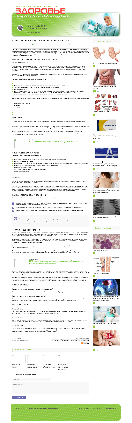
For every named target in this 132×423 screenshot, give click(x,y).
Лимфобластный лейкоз (101, 250)
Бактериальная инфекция (16, 366)
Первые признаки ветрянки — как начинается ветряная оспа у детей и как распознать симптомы (106, 190)
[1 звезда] (13, 340)
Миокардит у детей (99, 347)
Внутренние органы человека (103, 112)
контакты (112, 408)
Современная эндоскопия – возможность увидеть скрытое (53, 142)
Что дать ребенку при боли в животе (105, 63)
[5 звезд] (19, 340)
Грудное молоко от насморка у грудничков (49, 366)
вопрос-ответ (91, 408)
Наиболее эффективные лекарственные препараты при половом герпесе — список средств (105, 163)
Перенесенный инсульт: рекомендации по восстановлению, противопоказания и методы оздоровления (106, 298)
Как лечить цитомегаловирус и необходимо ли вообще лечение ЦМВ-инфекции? (105, 137)
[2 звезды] (14, 340)
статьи (105, 408)
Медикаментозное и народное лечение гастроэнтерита (63, 367)
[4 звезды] (17, 340)
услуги (99, 408)
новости (82, 408)
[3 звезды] (16, 340)
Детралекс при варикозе (101, 273)
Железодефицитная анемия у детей (105, 323)
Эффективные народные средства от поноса (34, 366)
